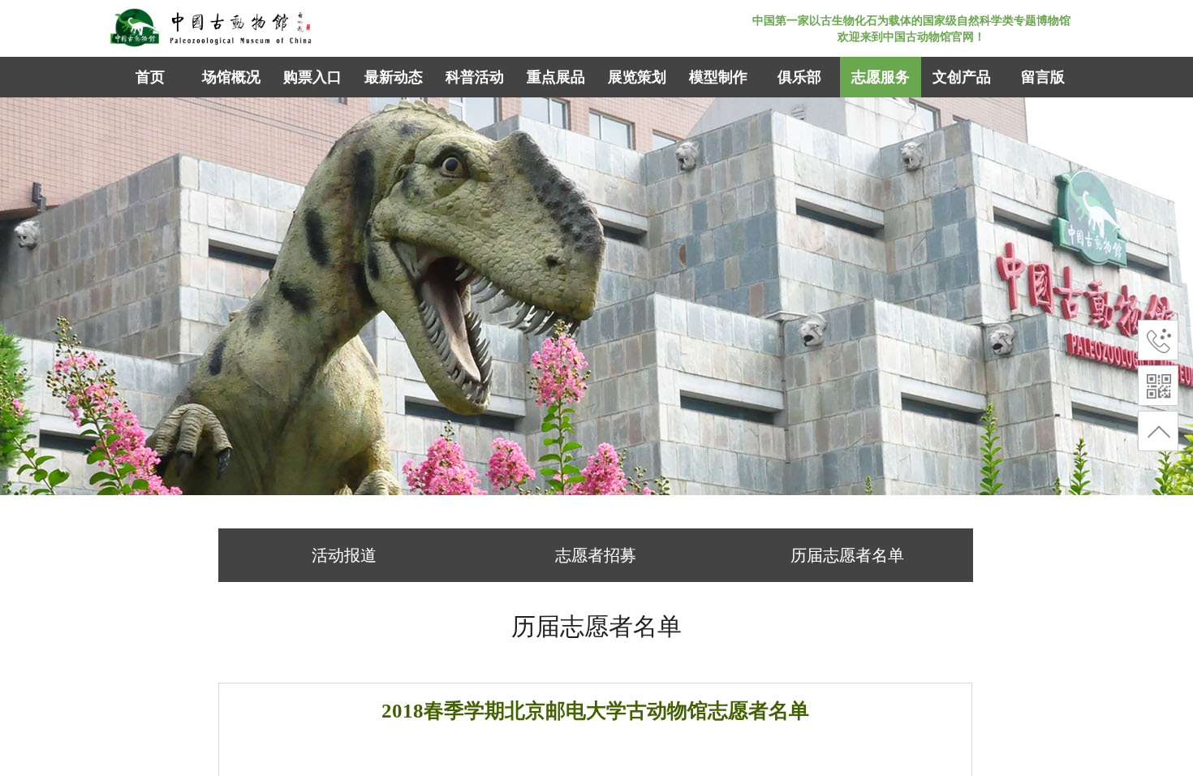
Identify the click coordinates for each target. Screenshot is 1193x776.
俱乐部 (799, 77)
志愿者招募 (595, 555)
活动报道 (344, 555)
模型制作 (718, 77)
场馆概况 (231, 77)
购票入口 (312, 77)
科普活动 (475, 77)
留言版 (1043, 77)
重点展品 (556, 77)
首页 (150, 77)
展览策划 (637, 77)
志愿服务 (880, 77)
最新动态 (393, 77)
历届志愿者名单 (847, 555)
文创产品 (961, 77)
